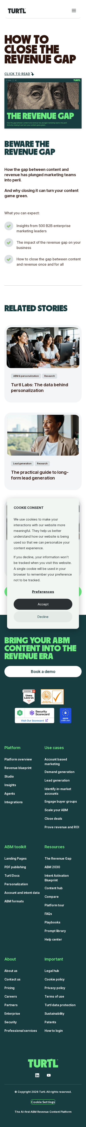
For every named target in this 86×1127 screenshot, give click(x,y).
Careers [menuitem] (10, 996)
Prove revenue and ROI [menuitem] (62, 827)
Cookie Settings (43, 1102)
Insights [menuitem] (10, 785)
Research (49, 376)
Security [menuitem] (10, 1022)
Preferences (43, 592)
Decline (43, 617)
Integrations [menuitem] (13, 802)
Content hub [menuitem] (54, 888)
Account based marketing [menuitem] (56, 761)
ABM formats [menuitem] (14, 901)
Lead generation (22, 463)
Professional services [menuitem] (20, 1030)
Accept (43, 604)
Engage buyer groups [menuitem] (61, 801)
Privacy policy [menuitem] (55, 988)
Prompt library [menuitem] (55, 931)
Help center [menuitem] (53, 939)
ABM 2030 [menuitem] (52, 867)
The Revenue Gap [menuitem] (58, 858)
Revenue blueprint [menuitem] (18, 768)
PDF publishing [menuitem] (15, 867)
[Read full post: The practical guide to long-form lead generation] (43, 435)
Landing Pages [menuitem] (15, 858)
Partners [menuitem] (11, 1005)
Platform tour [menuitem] (54, 905)
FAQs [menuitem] (48, 914)
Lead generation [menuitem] (57, 780)
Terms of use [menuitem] (54, 996)
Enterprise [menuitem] (12, 1013)
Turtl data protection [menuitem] (60, 1005)
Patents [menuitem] (50, 1022)
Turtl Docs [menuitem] (12, 875)
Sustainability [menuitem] (54, 1013)
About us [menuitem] (10, 971)
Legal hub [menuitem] (52, 971)
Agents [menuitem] (9, 793)
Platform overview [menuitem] (18, 759)
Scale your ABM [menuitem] (56, 810)
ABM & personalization (26, 376)
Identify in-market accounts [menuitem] (58, 791)
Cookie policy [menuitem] (55, 979)
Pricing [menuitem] (9, 988)
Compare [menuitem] (52, 896)
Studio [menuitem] (9, 776)
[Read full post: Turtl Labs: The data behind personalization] (43, 347)
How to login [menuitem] (54, 1030)
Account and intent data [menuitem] (22, 892)
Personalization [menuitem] (16, 884)
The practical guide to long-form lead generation (40, 475)
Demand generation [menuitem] (59, 772)
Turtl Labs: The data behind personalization (39, 387)
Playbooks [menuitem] (52, 922)
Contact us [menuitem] (12, 979)
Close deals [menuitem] (53, 818)
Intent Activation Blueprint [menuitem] (57, 878)
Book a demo (43, 671)
